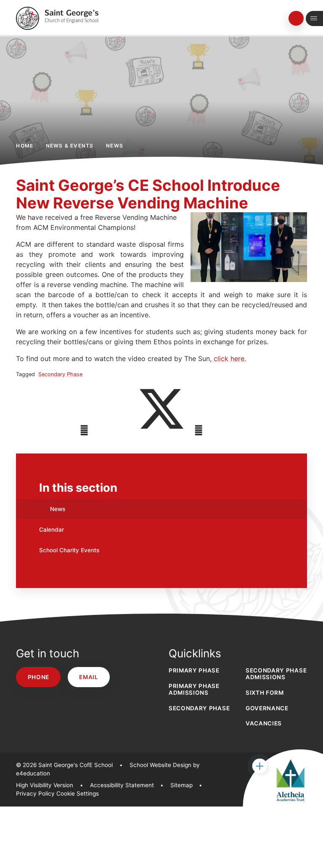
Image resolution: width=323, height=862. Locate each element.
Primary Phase (194, 670)
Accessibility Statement (122, 785)
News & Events (69, 145)
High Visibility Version (44, 785)
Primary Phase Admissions (194, 689)
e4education (33, 773)
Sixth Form (265, 692)
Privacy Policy (35, 793)
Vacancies (264, 723)
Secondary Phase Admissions (276, 673)
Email (88, 677)
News (114, 145)
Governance (267, 708)
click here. (229, 358)
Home (24, 145)
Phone (38, 677)
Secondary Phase (60, 374)
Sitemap (181, 785)
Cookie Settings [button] (77, 793)
